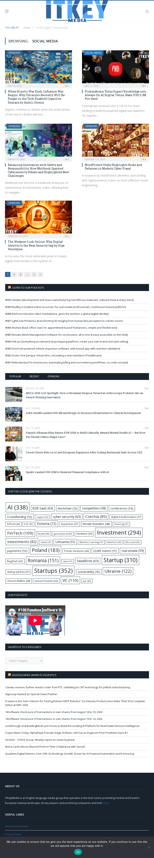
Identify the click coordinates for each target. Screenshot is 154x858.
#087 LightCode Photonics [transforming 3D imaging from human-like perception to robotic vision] (64, 321)
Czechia (96, 516)
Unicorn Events (46, 581)
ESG (28, 524)
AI (17, 507)
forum (44, 533)
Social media (93, 53)
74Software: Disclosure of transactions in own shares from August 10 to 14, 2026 (53, 719)
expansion (69, 524)
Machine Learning (91, 542)
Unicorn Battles (18, 581)
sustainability (89, 572)
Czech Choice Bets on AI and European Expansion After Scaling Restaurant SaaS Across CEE (84, 452)
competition (94, 508)
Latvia (46, 542)
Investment (119, 532)
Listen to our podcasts (28, 287)
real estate (133, 550)
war (87, 580)
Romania (43, 560)
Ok (78, 852)
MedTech (114, 542)
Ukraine (118, 571)
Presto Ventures (76, 551)
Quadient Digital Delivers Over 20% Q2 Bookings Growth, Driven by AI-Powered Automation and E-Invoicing (69, 753)
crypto (42, 517)
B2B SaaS (42, 508)
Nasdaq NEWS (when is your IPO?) (34, 675)
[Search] (147, 11)
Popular (15, 376)
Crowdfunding (19, 517)
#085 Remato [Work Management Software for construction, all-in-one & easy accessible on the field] (66, 334)
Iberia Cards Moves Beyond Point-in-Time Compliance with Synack (45, 746)
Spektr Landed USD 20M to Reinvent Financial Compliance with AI (67, 472)
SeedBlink (88, 561)
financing (121, 524)
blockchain (68, 508)
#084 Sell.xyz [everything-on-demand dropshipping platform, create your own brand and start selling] (66, 341)
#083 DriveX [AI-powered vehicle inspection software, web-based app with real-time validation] (62, 348)
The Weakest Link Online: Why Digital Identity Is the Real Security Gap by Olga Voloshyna (36, 245)
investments (21, 541)
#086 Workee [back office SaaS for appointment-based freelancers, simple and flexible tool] (61, 327)
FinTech (20, 533)
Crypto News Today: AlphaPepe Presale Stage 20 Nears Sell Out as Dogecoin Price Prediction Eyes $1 (66, 733)
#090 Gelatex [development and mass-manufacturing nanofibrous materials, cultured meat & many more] (69, 300)
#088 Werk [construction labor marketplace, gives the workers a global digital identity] (57, 314)
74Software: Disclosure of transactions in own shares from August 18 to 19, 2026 (53, 712)
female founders (96, 524)
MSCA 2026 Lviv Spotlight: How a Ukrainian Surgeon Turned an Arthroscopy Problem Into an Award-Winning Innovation (84, 395)
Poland (46, 550)
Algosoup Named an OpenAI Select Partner (31, 694)
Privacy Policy (13, 834)
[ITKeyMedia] (77, 10)
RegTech (15, 561)
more (106, 803)
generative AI (63, 533)
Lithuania (65, 542)
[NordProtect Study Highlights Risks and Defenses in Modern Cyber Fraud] (115, 141)
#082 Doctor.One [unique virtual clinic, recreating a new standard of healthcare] (53, 355)
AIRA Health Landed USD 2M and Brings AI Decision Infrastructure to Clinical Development (83, 413)
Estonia (46, 523)
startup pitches (18, 572)
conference (121, 508)
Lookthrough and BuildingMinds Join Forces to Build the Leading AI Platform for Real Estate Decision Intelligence (72, 726)
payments (17, 551)
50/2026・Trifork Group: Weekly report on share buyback (40, 740)
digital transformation (126, 517)
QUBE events (105, 551)
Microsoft (133, 542)
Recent (34, 376)
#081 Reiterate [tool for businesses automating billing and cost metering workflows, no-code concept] (66, 362)
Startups (53, 571)
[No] (149, 847)
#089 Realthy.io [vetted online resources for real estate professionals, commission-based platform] (65, 307)
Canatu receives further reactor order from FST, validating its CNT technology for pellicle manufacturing (67, 687)
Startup (120, 560)
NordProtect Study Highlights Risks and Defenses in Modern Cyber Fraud (113, 166)
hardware (84, 533)
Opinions (14, 53)
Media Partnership (16, 826)
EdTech (13, 524)
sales (67, 561)
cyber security (67, 516)
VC (70, 580)
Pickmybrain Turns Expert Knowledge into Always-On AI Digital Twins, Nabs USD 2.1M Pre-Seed (115, 95)
